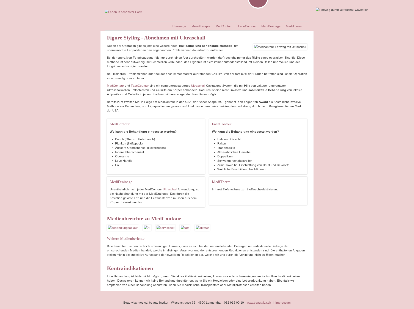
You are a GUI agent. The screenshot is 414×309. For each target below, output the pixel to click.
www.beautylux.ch (259, 302)
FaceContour (222, 124)
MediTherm (221, 182)
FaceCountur (140, 85)
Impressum (283, 302)
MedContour (115, 85)
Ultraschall (198, 85)
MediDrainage (121, 182)
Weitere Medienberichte (125, 238)
